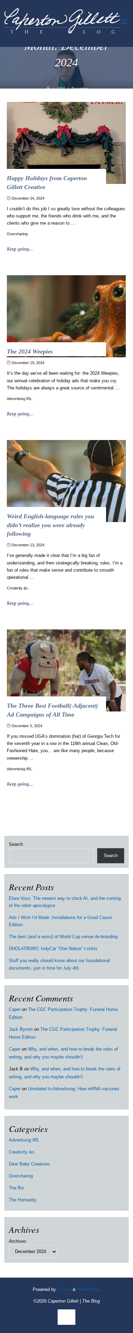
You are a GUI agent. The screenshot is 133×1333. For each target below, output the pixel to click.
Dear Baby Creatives (29, 1164)
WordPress (88, 1289)
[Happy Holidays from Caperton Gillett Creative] (66, 143)
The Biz (16, 1188)
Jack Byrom (21, 1029)
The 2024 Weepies (30, 351)
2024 (61, 88)
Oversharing (17, 234)
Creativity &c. (18, 588)
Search (16, 844)
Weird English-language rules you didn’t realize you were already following (50, 525)
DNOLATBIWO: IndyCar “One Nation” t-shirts (53, 948)
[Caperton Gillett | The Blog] (62, 21)
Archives (17, 1241)
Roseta (63, 1289)
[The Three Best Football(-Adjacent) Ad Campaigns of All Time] (66, 671)
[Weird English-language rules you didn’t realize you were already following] (66, 481)
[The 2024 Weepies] (66, 316)
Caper (14, 1009)
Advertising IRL (19, 399)
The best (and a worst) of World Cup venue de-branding (63, 936)
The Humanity (22, 1200)
